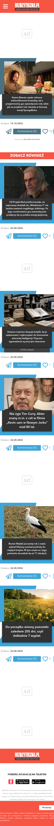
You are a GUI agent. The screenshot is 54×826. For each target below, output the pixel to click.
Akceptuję (46, 808)
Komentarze (27, 131)
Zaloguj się (18, 139)
